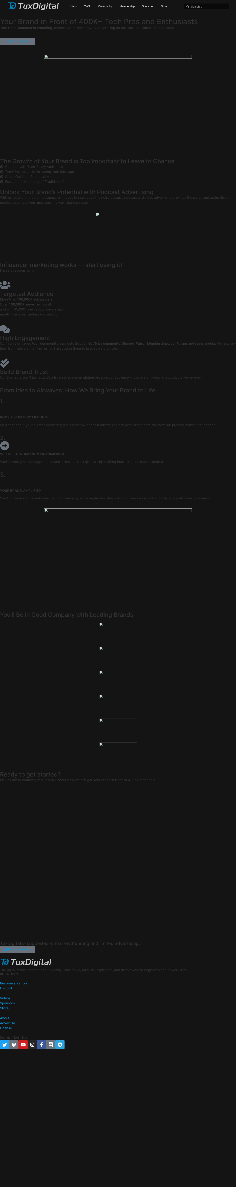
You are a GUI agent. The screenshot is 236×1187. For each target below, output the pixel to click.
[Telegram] (60, 1044)
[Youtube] (23, 1044)
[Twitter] (4, 1044)
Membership (127, 6)
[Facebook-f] (41, 1044)
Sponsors (148, 6)
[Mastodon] (13, 1044)
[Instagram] (32, 1044)
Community (105, 6)
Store (164, 6)
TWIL (87, 6)
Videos (73, 6)
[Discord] (50, 1044)
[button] (118, 969)
